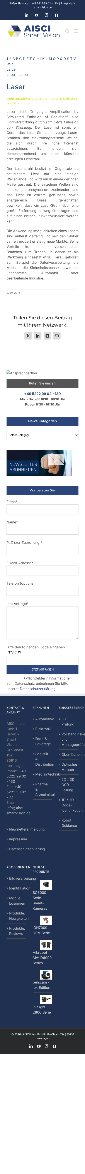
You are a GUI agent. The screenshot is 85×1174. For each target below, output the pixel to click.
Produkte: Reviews (16, 931)
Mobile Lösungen (16, 900)
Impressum (16, 839)
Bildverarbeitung (16, 878)
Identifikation (16, 888)
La (9, 69)
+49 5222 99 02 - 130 (42, 393)
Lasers (25, 74)
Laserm (13, 74)
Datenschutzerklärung (38, 689)
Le (13, 69)
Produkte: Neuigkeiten (16, 916)
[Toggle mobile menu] (76, 31)
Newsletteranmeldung (16, 829)
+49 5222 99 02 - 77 (16, 791)
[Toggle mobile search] (67, 31)
